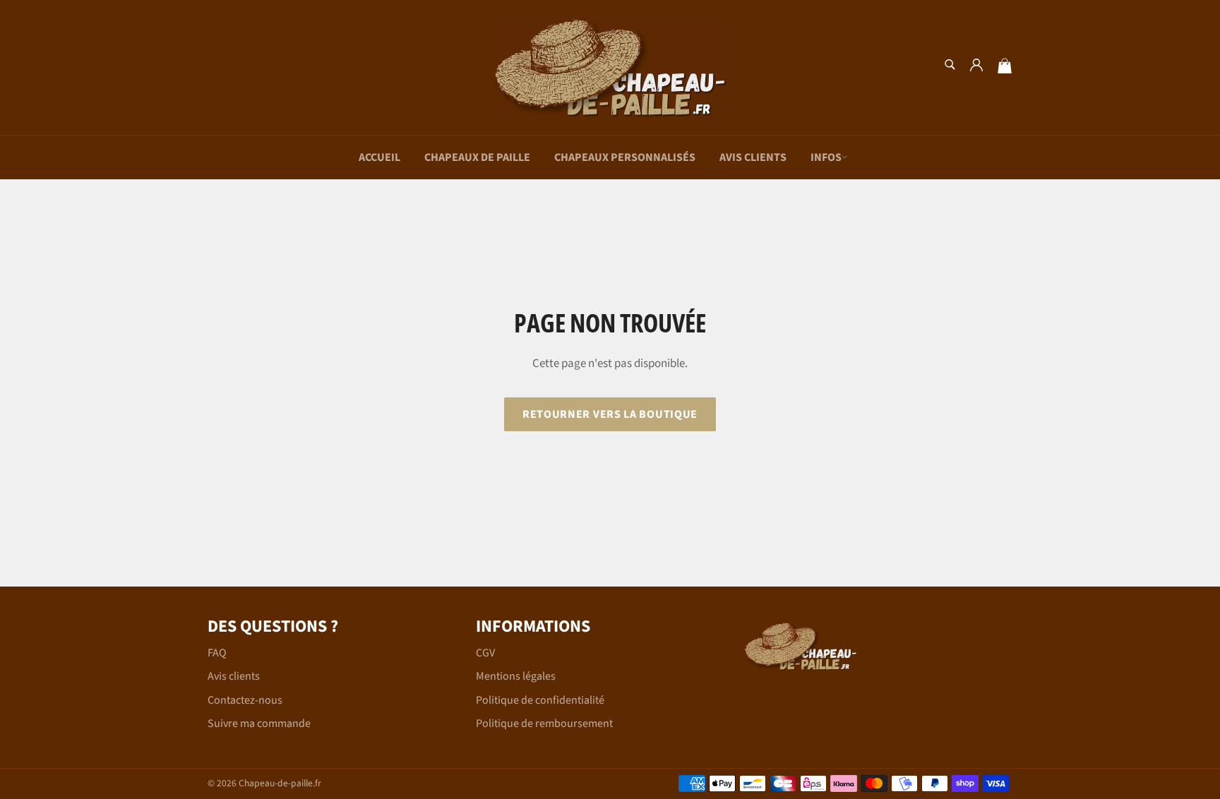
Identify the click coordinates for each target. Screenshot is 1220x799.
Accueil (379, 157)
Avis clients (753, 157)
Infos (826, 157)
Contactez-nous (245, 700)
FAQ (217, 653)
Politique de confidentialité (540, 700)
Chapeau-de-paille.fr (280, 783)
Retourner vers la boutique (610, 414)
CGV (485, 653)
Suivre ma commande (259, 723)
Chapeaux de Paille (477, 157)
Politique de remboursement (544, 723)
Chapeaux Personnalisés (624, 157)
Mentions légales (516, 676)
